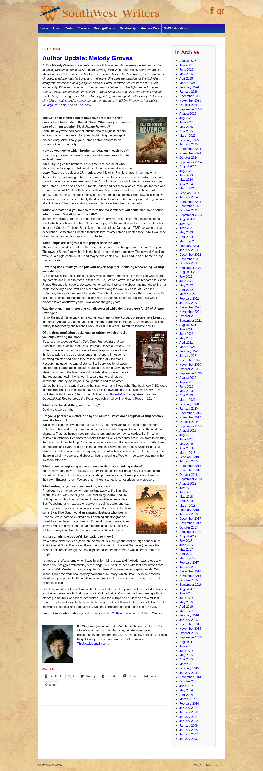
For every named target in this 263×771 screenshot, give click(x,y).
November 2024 (190, 153)
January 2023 (188, 250)
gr (220, 10)
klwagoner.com (97, 639)
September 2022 (190, 267)
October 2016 (188, 580)
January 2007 (188, 734)
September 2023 (190, 215)
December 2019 (190, 413)
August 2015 (187, 642)
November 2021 (190, 311)
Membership (128, 28)
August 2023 (187, 219)
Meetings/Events (104, 28)
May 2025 (186, 126)
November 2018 (190, 470)
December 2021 (190, 307)
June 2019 (186, 439)
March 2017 (187, 558)
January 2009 (188, 725)
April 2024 (186, 184)
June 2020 (186, 386)
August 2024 (187, 166)
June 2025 (186, 122)
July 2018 (185, 487)
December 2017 (190, 518)
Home (44, 28)
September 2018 (190, 479)
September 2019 (190, 426)
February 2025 (189, 140)
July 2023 (185, 223)
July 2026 (185, 65)
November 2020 (190, 364)
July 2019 (185, 435)
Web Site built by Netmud (206, 765)
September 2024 (190, 162)
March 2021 (187, 347)
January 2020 (188, 408)
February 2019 (189, 457)
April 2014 (186, 694)
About (56, 28)
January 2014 (188, 708)
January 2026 (188, 91)
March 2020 (187, 399)
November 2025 (190, 100)
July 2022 (185, 276)
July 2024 (185, 171)
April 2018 (186, 501)
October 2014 (188, 681)
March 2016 (187, 611)
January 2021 (188, 355)
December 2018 (190, 465)
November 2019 (190, 417)
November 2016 (190, 575)
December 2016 (190, 571)
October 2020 (188, 369)
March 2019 (187, 452)
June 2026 (186, 69)
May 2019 (186, 444)
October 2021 (188, 316)
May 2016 (186, 602)
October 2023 (188, 210)
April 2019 (186, 448)
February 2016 (189, 615)
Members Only (150, 28)
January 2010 (188, 721)
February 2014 (189, 703)
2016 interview (122, 613)
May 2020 (186, 391)
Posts (69, 28)
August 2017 (187, 536)
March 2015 (187, 664)
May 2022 (186, 285)
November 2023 (190, 206)
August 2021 (187, 325)
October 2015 (188, 633)
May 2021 (186, 338)
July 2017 (185, 540)
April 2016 (186, 606)
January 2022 (188, 303)
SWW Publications (176, 28)
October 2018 (188, 474)
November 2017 (190, 523)
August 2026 (187, 60)
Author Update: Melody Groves (87, 57)
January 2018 (188, 514)
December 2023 (190, 201)
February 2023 (189, 245)
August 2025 (187, 113)
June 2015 (186, 650)
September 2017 (190, 531)
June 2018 (186, 492)
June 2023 (186, 228)
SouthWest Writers (55, 765)
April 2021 (186, 342)
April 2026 (186, 78)
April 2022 (186, 289)
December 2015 (190, 624)
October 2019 (188, 422)
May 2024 (186, 179)
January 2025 (188, 144)
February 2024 (189, 193)
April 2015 (186, 659)
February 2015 (189, 668)
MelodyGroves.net (54, 105)
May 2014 (186, 690)
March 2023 (187, 241)
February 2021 (189, 351)
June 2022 (186, 281)
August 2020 (187, 377)
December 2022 (190, 254)
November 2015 (190, 628)
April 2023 (186, 237)
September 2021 (190, 320)
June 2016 (186, 597)
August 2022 (187, 272)
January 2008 (188, 730)
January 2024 (188, 197)
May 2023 (186, 232)
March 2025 (187, 135)
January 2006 (188, 738)
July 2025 (185, 118)
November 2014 (190, 677)
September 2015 (190, 637)
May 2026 (186, 74)
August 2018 (187, 483)
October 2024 (188, 157)
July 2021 (185, 329)
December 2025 (190, 96)
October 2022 (188, 263)
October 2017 (188, 527)
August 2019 (187, 430)
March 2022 (187, 294)
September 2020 (190, 373)
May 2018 (186, 496)
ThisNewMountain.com (92, 643)
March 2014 (187, 699)
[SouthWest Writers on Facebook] (212, 13)
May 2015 (186, 655)
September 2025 (190, 109)
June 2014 (186, 686)
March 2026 (187, 82)
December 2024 (190, 148)
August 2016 (187, 589)
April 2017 (186, 553)
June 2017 (186, 545)
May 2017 (186, 549)
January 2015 (188, 672)
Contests (83, 28)
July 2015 (185, 646)
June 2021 (186, 333)
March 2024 (187, 188)
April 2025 (186, 131)
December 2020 (190, 360)
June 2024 (186, 175)
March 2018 (187, 505)
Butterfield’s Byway (123, 394)
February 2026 (189, 87)
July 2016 (185, 593)
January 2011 (188, 716)
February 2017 (189, 562)
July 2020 (185, 382)
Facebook (84, 105)
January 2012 (188, 712)
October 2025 (188, 104)
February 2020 (189, 404)
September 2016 (190, 584)
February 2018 (189, 509)
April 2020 (186, 395)
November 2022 (190, 259)
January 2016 (188, 620)
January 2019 (188, 461)
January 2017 (188, 567)
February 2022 (189, 298)
